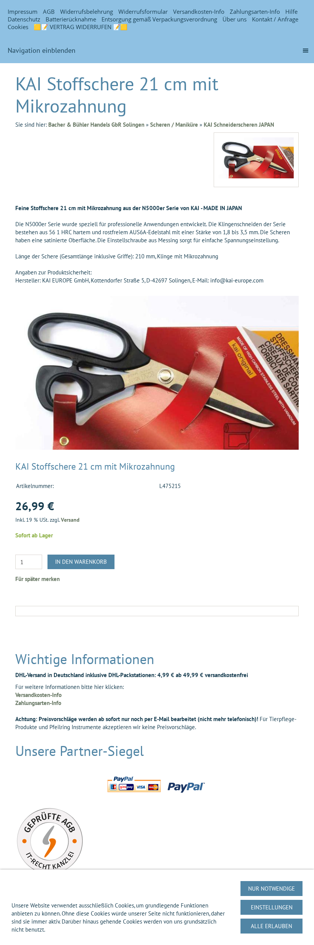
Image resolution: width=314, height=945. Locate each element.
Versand (70, 519)
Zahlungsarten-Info (255, 11)
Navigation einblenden (41, 50)
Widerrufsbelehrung (86, 11)
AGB (49, 11)
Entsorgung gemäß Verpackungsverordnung (159, 19)
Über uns (234, 19)
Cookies (18, 27)
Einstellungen (272, 907)
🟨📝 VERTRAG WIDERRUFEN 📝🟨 (81, 27)
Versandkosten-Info (198, 11)
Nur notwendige (271, 888)
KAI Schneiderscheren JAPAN (239, 124)
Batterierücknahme (71, 19)
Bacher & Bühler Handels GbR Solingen (96, 124)
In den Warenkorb (81, 561)
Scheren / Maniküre (174, 124)
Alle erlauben (271, 926)
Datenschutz (24, 19)
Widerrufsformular (143, 11)
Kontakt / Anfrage (275, 19)
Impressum (23, 11)
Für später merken (37, 579)
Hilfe (291, 11)
